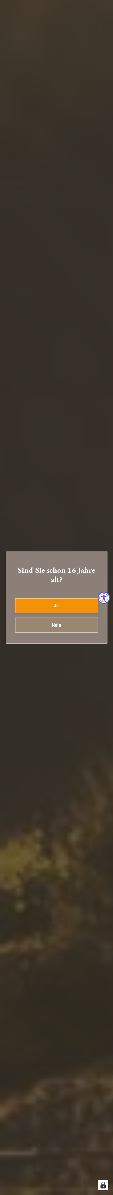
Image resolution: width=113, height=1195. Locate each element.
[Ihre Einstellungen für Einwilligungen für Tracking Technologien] (103, 1185)
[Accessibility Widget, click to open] (104, 598)
